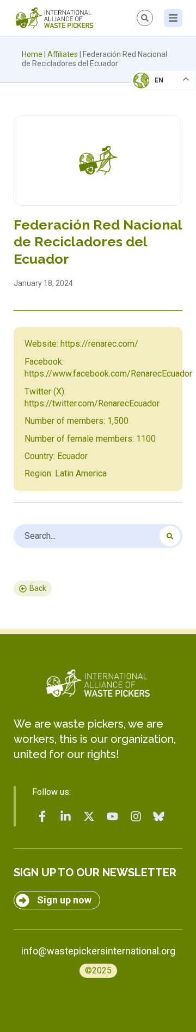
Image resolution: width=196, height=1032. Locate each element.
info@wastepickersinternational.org (98, 951)
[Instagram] (135, 816)
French (152, 90)
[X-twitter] (89, 816)
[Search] (170, 536)
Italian (151, 112)
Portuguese (160, 133)
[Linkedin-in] (66, 816)
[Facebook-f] (42, 816)
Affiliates (62, 54)
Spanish (153, 155)
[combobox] (98, 536)
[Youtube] (112, 816)
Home (32, 54)
